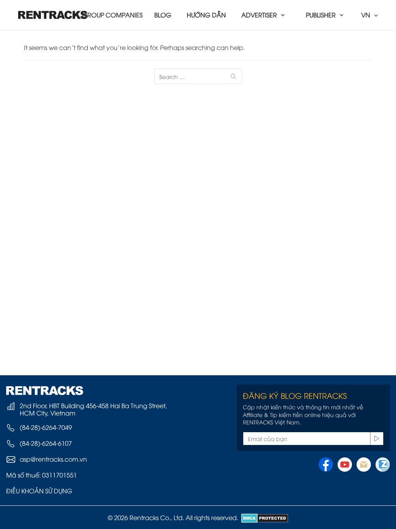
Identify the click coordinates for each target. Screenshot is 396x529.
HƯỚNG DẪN (206, 14)
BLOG (162, 14)
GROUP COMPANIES (112, 14)
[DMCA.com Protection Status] (263, 517)
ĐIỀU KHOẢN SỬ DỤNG (39, 490)
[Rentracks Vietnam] (53, 15)
